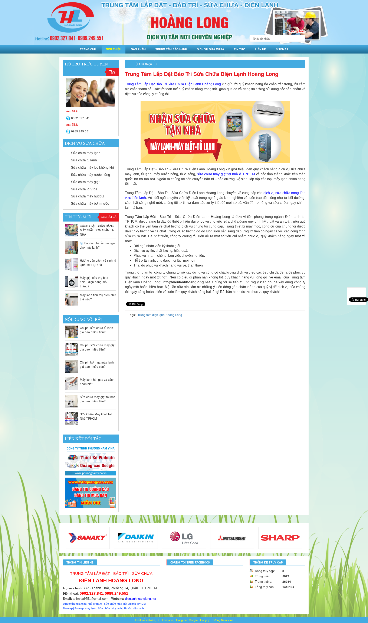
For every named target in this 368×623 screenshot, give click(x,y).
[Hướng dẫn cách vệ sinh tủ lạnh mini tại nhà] (71, 264)
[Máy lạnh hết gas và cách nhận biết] (71, 383)
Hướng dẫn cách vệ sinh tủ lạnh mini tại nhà (98, 262)
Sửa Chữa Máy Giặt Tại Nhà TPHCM (96, 416)
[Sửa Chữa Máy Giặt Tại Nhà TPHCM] (71, 418)
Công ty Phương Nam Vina (216, 620)
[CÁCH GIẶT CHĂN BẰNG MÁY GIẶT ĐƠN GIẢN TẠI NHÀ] (71, 230)
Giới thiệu (113, 49)
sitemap (282, 49)
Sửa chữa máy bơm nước (89, 203)
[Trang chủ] (130, 64)
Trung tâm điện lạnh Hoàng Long (160, 315)
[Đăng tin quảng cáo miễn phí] (90, 492)
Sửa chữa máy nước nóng (90, 174)
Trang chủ (88, 49)
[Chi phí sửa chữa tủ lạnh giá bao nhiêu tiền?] (71, 332)
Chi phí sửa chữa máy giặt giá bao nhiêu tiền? (97, 347)
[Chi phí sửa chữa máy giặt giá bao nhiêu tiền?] (71, 349)
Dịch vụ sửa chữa (210, 49)
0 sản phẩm (297, 31)
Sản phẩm (138, 49)
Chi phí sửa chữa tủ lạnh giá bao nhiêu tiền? (96, 330)
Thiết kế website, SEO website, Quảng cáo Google (166, 620)
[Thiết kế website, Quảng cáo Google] (90, 460)
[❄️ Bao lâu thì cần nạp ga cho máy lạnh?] (71, 247)
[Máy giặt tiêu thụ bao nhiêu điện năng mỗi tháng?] (71, 281)
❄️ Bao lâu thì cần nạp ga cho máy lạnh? (97, 245)
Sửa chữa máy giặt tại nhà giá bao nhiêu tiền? (97, 399)
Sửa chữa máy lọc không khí (92, 167)
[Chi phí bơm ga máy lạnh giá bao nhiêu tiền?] (71, 366)
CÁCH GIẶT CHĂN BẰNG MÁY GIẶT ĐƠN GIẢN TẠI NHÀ (97, 230)
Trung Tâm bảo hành (171, 49)
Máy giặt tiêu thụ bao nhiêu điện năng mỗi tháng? (94, 281)
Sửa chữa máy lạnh (85, 152)
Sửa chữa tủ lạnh (83, 160)
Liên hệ (260, 49)
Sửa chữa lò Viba (83, 189)
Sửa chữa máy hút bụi (87, 196)
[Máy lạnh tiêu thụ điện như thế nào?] (71, 299)
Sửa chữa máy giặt (84, 181)
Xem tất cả (108, 216)
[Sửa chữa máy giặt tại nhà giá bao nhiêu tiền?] (71, 401)
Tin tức (239, 49)
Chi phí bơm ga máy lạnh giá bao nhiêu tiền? (97, 364)
